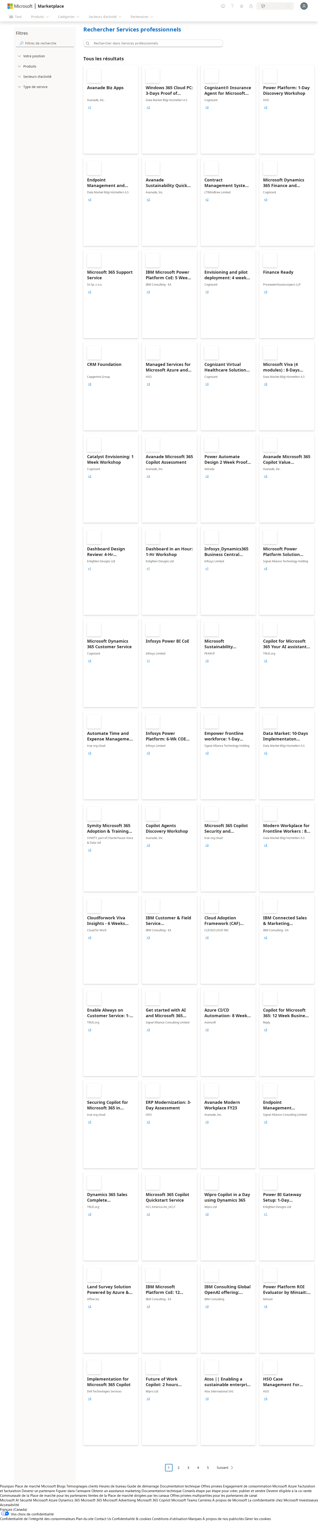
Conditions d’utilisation (169, 1518)
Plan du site (85, 1518)
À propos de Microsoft (229, 1500)
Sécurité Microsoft (34, 1500)
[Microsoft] (20, 6)
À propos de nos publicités (223, 1518)
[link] (110, 109)
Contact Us (103, 1518)
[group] (89, 107)
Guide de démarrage (143, 1486)
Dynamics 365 (69, 1500)
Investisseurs (308, 1500)
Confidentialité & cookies (131, 1518)
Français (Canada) (13, 1509)
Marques (195, 1518)
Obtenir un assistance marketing (116, 1490)
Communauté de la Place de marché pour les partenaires (43, 1495)
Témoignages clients (82, 1486)
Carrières (204, 1500)
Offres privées (211, 1486)
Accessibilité (9, 1504)
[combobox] (154, 43)
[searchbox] (49, 43)
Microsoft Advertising (119, 1500)
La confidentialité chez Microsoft (273, 1500)
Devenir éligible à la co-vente (289, 1490)
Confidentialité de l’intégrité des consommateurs (37, 1518)
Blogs (61, 1486)
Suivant (222, 1467)
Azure (53, 1500)
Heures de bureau (112, 1486)
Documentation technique (180, 1486)
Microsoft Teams (184, 1500)
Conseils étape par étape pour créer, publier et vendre (224, 1490)
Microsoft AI (9, 1500)
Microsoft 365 (91, 1500)
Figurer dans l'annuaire (73, 1490)
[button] (87, 43)
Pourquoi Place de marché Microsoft (28, 1486)
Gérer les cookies (258, 1518)
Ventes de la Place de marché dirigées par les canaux (128, 1495)
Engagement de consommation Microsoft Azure (260, 1486)
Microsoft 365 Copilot (153, 1500)
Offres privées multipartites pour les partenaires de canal (213, 1495)
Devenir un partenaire (38, 1490)
